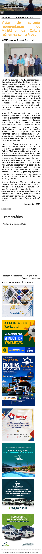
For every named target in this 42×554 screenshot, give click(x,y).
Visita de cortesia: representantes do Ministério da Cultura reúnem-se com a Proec (21, 28)
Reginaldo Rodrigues (25, 40)
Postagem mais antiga (30, 278)
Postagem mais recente (12, 276)
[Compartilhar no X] (7, 209)
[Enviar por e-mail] (2, 209)
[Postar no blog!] (5, 209)
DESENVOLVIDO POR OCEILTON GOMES (14, 552)
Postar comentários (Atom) (21, 282)
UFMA (37, 204)
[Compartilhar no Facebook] (10, 209)
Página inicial (31, 276)
